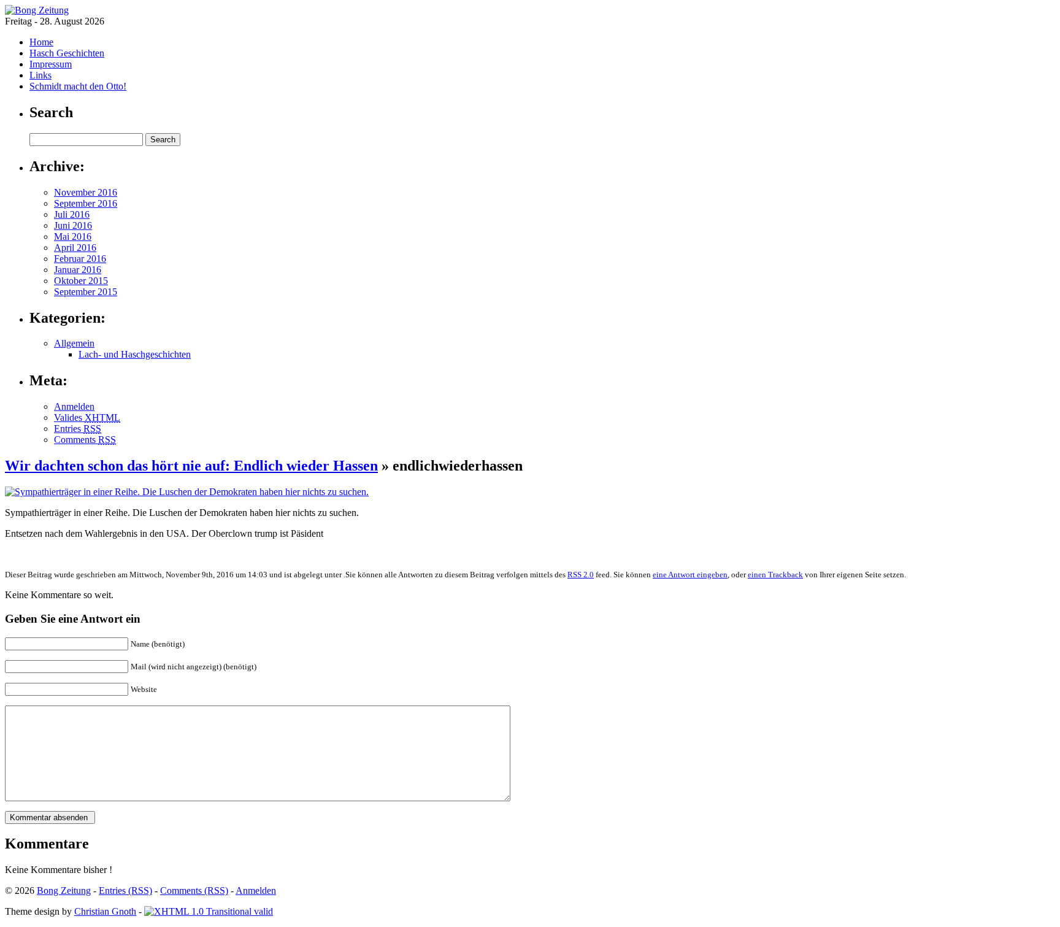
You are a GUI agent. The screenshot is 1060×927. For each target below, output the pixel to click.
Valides (87, 417)
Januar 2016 (77, 269)
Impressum (50, 64)
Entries (77, 428)
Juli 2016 (72, 214)
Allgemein (74, 343)
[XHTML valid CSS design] (208, 911)
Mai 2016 (72, 236)
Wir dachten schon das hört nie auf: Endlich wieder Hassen (191, 466)
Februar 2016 (80, 258)
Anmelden (74, 406)
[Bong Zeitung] (37, 10)
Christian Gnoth (105, 911)
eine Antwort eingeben (690, 574)
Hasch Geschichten (66, 53)
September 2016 (85, 203)
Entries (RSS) (125, 890)
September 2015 (85, 292)
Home (41, 42)
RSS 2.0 (580, 574)
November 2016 (85, 192)
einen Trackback (775, 574)
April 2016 (75, 247)
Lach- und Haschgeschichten (135, 354)
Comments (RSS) (194, 890)
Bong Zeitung (64, 890)
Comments (85, 439)
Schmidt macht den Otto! (77, 86)
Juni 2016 (73, 225)
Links (40, 75)
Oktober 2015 (81, 280)
